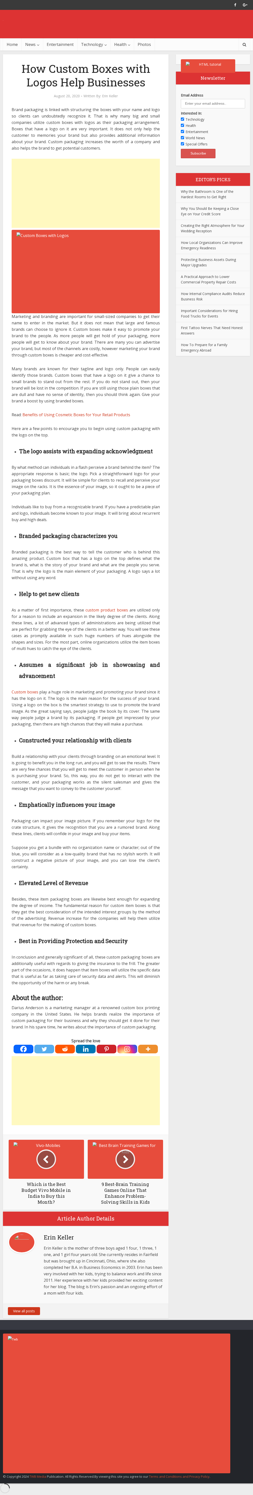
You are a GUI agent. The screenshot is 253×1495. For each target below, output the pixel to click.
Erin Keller (110, 96)
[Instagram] (127, 1049)
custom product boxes (106, 610)
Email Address (192, 95)
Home (12, 44)
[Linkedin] (86, 1049)
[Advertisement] (86, 193)
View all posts (24, 1311)
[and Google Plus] (245, 5)
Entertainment (60, 44)
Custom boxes (25, 692)
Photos (144, 44)
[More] (148, 1049)
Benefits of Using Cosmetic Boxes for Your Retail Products (76, 414)
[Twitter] (44, 1049)
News (30, 44)
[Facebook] (23, 1049)
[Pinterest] (106, 1049)
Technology (92, 44)
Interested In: (191, 113)
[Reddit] (65, 1049)
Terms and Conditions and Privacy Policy (179, 1476)
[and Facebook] (235, 5)
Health (120, 44)
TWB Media (37, 1476)
